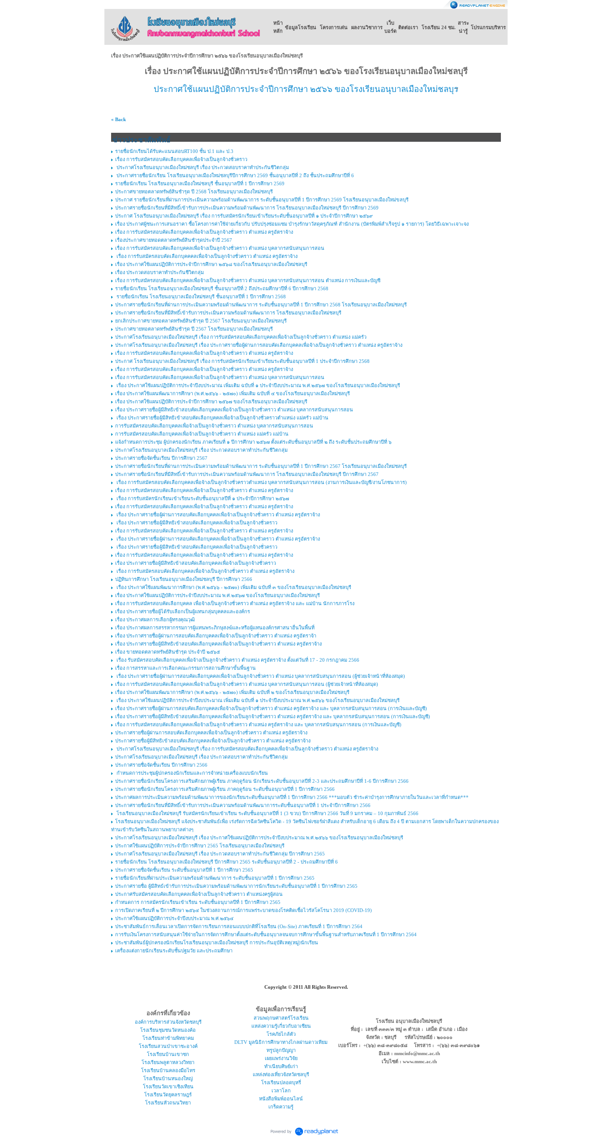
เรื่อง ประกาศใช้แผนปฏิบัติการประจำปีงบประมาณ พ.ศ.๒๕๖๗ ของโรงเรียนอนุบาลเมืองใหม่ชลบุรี (217, 595)
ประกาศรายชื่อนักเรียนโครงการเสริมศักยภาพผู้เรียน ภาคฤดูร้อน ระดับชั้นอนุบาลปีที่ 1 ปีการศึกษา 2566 (225, 789)
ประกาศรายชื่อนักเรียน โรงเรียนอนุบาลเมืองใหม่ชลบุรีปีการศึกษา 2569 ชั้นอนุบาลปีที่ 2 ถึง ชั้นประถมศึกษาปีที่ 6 (234, 175)
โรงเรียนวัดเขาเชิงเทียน (168, 1086)
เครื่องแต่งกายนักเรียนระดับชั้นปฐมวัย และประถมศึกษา (174, 950)
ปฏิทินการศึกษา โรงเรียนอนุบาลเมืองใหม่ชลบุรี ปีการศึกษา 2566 (183, 579)
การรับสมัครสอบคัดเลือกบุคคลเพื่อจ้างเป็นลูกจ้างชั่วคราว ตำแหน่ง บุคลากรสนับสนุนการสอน (214, 425)
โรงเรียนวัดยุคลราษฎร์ (168, 1094)
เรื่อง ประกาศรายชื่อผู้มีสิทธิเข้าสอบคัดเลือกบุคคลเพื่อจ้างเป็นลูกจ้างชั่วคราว (196, 522)
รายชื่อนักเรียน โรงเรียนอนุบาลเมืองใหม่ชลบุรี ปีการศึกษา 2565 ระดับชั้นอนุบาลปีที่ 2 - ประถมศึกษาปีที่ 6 (226, 861)
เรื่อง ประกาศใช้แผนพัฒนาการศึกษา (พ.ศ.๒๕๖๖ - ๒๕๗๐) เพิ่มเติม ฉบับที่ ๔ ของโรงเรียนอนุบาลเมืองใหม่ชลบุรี (232, 393)
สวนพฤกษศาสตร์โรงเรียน (281, 1018)
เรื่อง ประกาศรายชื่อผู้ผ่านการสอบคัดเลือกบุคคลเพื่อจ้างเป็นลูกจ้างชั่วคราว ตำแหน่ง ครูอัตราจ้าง (217, 514)
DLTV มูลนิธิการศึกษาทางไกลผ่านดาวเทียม (281, 1042)
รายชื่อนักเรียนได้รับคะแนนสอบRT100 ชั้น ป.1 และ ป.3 (174, 151)
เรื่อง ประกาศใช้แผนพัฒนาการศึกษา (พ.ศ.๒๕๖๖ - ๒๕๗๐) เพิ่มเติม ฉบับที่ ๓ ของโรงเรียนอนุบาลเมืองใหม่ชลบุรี (233, 587)
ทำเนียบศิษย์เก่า (281, 1066)
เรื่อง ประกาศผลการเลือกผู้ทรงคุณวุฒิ (155, 619)
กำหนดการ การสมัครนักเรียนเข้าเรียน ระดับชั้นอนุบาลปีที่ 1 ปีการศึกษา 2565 (197, 902)
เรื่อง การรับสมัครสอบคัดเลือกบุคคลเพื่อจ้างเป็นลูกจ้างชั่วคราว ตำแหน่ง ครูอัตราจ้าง (204, 232)
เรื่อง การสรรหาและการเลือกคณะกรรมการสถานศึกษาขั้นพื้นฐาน (185, 668)
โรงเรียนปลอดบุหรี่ (281, 1082)
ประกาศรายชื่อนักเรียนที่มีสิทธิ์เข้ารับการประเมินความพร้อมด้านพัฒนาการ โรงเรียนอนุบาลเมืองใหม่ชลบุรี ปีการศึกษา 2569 (247, 207)
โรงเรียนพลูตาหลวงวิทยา (168, 1062)
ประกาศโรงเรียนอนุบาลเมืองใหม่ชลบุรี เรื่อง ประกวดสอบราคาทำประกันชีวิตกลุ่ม (202, 167)
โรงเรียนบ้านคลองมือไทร (168, 1070)
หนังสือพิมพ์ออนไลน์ (281, 1098)
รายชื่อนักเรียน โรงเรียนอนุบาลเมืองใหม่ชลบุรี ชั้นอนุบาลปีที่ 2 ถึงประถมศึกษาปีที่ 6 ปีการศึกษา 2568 (221, 288)
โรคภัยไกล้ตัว (281, 1034)
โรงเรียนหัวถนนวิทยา (168, 1102)
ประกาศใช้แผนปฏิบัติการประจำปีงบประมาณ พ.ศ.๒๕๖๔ (174, 918)
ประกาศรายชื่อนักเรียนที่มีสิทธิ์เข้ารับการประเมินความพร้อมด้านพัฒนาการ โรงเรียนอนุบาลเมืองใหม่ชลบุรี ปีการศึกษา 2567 (247, 474)
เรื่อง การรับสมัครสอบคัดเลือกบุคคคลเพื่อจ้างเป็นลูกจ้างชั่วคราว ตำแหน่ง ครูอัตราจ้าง (206, 256)
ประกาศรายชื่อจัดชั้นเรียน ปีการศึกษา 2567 (161, 458)
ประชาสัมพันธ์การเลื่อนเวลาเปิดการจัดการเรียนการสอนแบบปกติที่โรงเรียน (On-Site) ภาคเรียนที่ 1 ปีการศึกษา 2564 (238, 926)
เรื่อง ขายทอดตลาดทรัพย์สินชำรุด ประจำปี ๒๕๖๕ (167, 652)
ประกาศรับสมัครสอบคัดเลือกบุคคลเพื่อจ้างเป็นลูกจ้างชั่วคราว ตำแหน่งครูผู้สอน (199, 894)
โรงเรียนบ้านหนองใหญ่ (168, 1078)
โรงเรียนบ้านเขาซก (168, 1054)
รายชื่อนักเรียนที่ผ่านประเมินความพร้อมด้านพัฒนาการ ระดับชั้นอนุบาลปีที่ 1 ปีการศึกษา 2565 (215, 878)
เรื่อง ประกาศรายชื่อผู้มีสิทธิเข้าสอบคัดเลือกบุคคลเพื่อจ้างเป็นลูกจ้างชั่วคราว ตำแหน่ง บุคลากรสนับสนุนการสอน (234, 409)
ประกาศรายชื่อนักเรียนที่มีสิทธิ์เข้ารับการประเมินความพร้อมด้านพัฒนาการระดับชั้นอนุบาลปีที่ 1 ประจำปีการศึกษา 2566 (243, 805)
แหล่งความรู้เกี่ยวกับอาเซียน (281, 1026)
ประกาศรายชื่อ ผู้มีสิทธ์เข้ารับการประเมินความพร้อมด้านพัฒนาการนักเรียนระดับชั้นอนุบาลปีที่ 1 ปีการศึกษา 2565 (236, 886)
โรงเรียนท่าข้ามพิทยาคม (168, 1038)
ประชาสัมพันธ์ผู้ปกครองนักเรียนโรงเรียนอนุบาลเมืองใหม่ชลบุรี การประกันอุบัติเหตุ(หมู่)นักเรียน (216, 942)
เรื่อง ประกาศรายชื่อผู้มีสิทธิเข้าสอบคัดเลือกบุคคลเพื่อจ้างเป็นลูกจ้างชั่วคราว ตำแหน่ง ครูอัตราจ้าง (218, 643)
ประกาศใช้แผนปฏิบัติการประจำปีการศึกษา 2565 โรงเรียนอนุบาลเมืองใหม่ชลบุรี (199, 845)
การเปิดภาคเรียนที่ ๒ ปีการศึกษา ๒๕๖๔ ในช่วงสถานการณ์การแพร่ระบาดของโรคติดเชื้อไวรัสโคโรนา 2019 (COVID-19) (243, 910)
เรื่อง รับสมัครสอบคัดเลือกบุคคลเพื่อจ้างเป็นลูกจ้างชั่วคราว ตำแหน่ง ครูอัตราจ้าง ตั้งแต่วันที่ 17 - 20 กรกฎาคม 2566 (237, 660)
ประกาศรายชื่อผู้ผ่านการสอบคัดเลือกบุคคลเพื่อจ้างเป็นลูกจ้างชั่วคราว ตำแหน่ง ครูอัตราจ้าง (211, 732)
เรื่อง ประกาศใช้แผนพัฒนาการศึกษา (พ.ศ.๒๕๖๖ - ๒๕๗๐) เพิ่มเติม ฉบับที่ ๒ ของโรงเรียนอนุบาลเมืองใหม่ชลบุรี (232, 692)
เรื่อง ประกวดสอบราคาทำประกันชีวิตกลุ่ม (159, 272)
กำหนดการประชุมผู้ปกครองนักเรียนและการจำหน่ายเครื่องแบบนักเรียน (191, 773)
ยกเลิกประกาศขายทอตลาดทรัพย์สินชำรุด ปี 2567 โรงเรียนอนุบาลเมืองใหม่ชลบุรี (201, 320)
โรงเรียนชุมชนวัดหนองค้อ (168, 1030)
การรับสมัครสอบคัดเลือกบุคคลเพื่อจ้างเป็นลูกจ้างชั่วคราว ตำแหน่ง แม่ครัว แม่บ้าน (202, 433)
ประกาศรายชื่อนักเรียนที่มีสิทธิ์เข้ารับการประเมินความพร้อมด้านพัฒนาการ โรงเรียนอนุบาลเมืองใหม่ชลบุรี (228, 312)
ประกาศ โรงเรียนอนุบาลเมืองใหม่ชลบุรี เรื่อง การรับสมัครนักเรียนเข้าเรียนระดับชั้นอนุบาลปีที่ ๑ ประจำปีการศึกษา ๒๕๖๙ (244, 215)
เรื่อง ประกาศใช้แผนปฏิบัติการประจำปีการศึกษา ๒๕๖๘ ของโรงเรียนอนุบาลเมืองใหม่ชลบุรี (211, 264)
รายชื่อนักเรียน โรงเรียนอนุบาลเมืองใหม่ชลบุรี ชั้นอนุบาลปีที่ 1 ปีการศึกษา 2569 (199, 183)
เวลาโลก (281, 1090)
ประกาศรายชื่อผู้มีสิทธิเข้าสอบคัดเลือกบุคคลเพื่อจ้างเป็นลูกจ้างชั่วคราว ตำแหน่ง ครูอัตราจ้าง (212, 740)
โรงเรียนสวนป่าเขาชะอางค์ (168, 1046)
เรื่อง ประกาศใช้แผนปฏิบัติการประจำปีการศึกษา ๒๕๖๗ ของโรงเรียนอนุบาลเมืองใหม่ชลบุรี (211, 401)
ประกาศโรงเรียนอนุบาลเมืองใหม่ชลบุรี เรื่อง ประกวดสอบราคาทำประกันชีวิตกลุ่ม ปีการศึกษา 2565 (220, 853)
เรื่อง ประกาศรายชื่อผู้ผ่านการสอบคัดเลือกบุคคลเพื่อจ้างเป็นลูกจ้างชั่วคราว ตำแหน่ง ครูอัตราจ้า (215, 635)
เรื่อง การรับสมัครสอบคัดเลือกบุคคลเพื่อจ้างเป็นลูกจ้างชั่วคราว (181, 159)
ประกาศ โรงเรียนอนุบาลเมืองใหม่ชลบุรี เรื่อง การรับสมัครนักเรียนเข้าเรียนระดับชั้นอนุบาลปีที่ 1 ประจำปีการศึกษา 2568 (242, 361)
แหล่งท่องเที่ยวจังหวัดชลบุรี (281, 1074)
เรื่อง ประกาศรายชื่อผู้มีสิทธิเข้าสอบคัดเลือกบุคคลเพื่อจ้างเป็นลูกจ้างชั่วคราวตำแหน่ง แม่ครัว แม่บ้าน (221, 417)
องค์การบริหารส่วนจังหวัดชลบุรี (168, 1022)
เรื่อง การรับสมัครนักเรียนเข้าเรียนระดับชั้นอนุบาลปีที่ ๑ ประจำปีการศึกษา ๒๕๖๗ (202, 498)
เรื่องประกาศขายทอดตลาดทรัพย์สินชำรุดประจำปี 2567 (173, 240)
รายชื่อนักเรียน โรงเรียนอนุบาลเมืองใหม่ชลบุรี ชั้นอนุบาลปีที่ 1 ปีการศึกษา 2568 (200, 296)
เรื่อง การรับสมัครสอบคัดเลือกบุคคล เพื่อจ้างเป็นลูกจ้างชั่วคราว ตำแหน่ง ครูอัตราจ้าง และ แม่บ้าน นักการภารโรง (234, 603)
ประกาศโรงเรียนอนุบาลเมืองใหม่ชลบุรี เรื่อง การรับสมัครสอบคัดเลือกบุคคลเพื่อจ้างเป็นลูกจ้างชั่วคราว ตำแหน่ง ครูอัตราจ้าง (246, 748)
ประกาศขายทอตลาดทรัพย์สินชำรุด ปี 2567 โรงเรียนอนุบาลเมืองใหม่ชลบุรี (194, 329)
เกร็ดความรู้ (280, 1106)
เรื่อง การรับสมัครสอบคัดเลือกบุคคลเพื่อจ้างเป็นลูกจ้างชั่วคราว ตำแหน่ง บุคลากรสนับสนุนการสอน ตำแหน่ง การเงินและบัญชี (247, 280)
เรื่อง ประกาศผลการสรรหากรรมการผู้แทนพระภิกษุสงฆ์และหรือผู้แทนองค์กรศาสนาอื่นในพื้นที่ (215, 627)
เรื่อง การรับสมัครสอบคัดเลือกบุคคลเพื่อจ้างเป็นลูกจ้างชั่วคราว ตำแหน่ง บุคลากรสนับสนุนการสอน (219, 248)
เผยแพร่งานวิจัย (281, 1058)
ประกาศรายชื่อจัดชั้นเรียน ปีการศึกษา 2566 (161, 765)
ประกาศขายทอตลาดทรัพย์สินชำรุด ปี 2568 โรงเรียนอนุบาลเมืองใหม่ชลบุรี (194, 191)
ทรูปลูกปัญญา (281, 1050)
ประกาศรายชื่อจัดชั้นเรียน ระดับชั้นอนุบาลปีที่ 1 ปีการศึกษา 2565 (184, 870)
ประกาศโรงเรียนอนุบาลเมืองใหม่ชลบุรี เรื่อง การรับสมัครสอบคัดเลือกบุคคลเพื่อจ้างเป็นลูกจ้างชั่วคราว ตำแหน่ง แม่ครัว (240, 337)
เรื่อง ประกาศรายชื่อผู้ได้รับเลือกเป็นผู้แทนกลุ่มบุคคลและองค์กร (182, 611)
